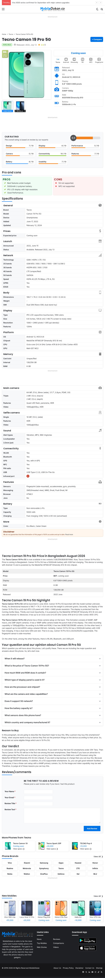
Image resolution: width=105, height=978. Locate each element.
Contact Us (89, 968)
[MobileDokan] (52, 9)
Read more (69, 534)
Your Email (10, 797)
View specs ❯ (19, 849)
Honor (95, 863)
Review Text (10, 809)
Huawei (78, 863)
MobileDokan (34, 968)
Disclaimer (79, 968)
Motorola (27, 868)
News (39, 939)
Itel (78, 874)
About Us (57, 968)
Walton (27, 874)
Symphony (44, 868)
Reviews (56, 939)
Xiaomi (27, 863)
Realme (10, 868)
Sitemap (99, 968)
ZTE (78, 868)
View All (97, 856)
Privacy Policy (68, 968)
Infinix (95, 868)
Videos (56, 947)
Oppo (61, 863)
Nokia (9, 874)
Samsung (44, 863)
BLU (95, 874)
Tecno (58, 62)
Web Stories (42, 947)
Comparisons (58, 943)
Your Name (10, 791)
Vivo (10, 863)
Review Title (11, 803)
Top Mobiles (42, 943)
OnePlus (44, 874)
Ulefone (61, 874)
